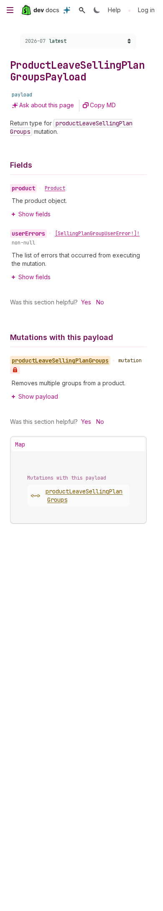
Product (55, 188)
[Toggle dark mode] (97, 10)
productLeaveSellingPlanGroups (84, 496)
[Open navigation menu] (10, 10)
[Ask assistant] (67, 10)
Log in (146, 9)
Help (114, 9)
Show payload (38, 396)
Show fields (34, 214)
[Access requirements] (15, 370)
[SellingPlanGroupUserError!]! (97, 233)
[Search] (82, 10)
